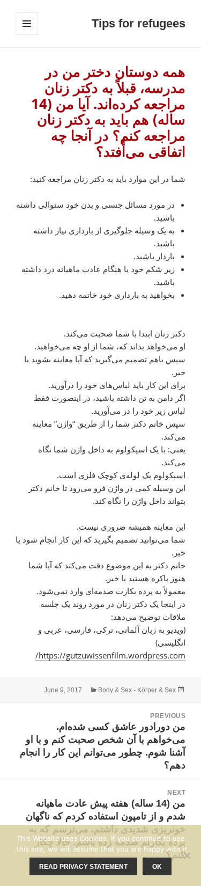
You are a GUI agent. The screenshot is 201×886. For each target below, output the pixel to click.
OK (157, 866)
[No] (187, 855)
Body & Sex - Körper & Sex (137, 690)
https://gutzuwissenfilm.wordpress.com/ (110, 655)
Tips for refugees (138, 23)
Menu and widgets (27, 34)
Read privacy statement (83, 866)
